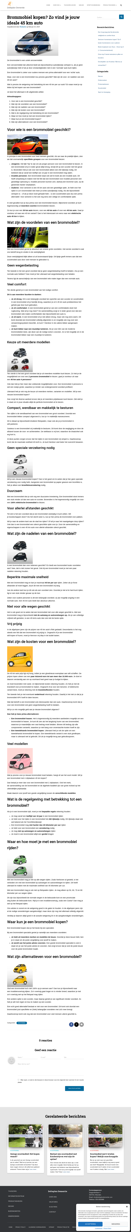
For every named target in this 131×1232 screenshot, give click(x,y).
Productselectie (63, 1227)
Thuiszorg (12, 1191)
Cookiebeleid (98, 1228)
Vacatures (53, 1202)
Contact (52, 1212)
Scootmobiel (22, 1022)
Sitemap (51, 1227)
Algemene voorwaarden (37, 1227)
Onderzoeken (102, 80)
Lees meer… (33, 1169)
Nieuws (81, 5)
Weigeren (116, 1224)
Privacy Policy (107, 1228)
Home (48, 5)
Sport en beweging (93, 5)
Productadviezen (109, 5)
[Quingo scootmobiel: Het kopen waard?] (25, 1135)
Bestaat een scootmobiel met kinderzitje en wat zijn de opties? (63, 1156)
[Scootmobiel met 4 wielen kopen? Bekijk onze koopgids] (105, 1135)
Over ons (56, 5)
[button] (127, 1207)
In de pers (53, 1207)
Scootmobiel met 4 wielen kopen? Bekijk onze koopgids (104, 1155)
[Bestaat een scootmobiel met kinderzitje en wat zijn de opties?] (65, 1135)
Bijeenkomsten (14, 1211)
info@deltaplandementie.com (102, 1197)
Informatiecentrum (16, 1196)
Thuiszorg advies (70, 5)
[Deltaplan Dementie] (16, 5)
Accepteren (90, 1224)
